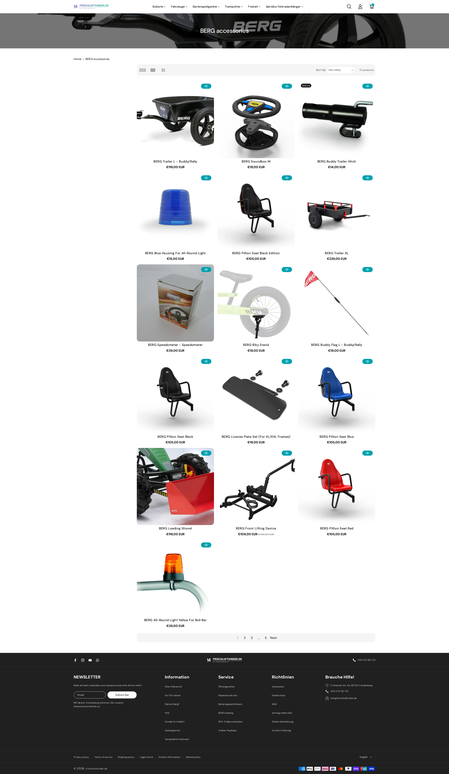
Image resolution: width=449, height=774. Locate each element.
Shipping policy (126, 757)
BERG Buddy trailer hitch (336, 162)
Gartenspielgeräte (205, 6)
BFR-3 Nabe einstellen (230, 721)
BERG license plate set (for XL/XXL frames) (256, 437)
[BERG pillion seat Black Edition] (256, 211)
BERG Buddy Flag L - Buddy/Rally (336, 345)
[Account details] (360, 7)
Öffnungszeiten (226, 686)
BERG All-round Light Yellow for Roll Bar (175, 620)
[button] (159, 7)
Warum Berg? (172, 704)
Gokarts (157, 6)
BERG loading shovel (175, 528)
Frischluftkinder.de (96, 768)
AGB (274, 704)
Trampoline (232, 6)
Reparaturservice (227, 695)
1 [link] (237, 638)
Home (77, 59)
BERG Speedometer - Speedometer (175, 345)
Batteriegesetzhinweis (230, 704)
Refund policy (193, 757)
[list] (163, 70)
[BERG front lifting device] (256, 486)
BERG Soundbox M (256, 162)
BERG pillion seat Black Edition (256, 253)
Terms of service (103, 757)
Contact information (169, 757)
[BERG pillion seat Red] (336, 486)
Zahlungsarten (172, 730)
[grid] (142, 70)
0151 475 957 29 (367, 659)
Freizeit (253, 6)
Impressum (278, 686)
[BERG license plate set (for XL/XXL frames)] (256, 394)
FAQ (167, 712)
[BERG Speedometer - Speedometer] (175, 303)
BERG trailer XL (337, 253)
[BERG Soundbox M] (256, 119)
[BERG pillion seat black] (175, 394)
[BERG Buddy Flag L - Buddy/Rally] (336, 303)
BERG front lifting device (256, 528)
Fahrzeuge (178, 6)
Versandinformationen (177, 739)
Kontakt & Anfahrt (175, 721)
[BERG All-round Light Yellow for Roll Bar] (175, 578)
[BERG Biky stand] (256, 303)
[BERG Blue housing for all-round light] (175, 211)
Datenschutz (278, 695)
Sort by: (321, 70)
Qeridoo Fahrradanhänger (283, 6)
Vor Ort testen (172, 695)
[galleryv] (153, 70)
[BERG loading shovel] (175, 486)
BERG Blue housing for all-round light (175, 253)
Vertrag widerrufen (282, 712)
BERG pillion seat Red (336, 528)
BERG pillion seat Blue (337, 437)
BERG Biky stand (256, 345)
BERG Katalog (225, 712)
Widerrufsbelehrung (282, 721)
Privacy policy (81, 757)
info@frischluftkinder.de (344, 698)
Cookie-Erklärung (281, 730)
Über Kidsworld (173, 686)
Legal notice (146, 757)
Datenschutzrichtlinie (85, 706)
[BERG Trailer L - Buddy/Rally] (175, 119)
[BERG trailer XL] (336, 211)
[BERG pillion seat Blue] (336, 394)
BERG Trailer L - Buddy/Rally (175, 162)
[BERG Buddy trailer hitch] (336, 119)
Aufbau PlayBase (227, 730)
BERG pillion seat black (175, 437)
